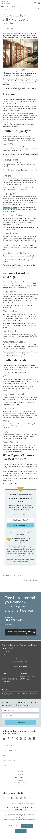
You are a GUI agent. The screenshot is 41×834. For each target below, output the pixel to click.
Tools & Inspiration (10, 760)
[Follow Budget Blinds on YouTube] (29, 738)
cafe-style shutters (20, 298)
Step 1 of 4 (21, 515)
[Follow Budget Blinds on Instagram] (25, 738)
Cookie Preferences (21, 786)
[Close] (38, 814)
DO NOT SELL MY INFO (20, 783)
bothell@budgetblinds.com (20, 661)
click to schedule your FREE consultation (19, 632)
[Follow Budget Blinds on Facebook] (8, 738)
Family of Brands (9, 750)
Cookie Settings (14, 826)
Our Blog (6, 765)
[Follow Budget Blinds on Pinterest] (12, 738)
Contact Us (7, 745)
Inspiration (17, 575)
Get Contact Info (18, 9)
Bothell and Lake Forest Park (12, 7)
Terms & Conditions (20, 777)
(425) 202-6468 (38, 8)
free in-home (20, 473)
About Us (6, 755)
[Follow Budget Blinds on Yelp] (21, 738)
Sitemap (20, 771)
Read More (6, 681)
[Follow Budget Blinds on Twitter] (17, 738)
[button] (8, 9)
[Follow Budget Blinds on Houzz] (4, 738)
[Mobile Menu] (39, 3)
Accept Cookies (20, 831)
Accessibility (20, 780)
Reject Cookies (27, 826)
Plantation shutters (10, 208)
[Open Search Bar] (35, 3)
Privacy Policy (20, 555)
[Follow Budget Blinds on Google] (34, 738)
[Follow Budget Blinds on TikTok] (29, 798)
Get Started (20, 525)
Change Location (6, 654)
